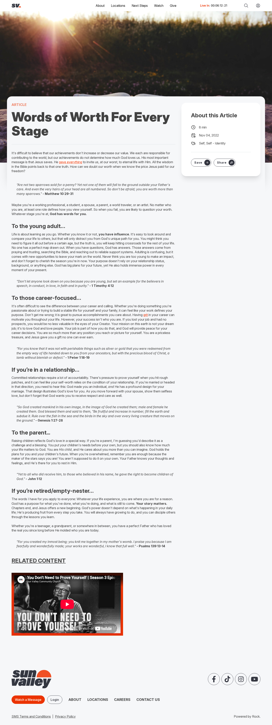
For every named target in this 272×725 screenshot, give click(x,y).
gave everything (70, 162)
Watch (158, 6)
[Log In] (256, 5)
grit (145, 315)
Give (173, 6)
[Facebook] (214, 679)
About (74, 699)
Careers (122, 699)
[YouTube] (254, 679)
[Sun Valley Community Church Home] (30, 6)
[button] (225, 163)
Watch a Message (28, 700)
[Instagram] (241, 679)
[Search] (246, 5)
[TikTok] (227, 679)
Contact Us (148, 699)
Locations (118, 6)
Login (55, 700)
